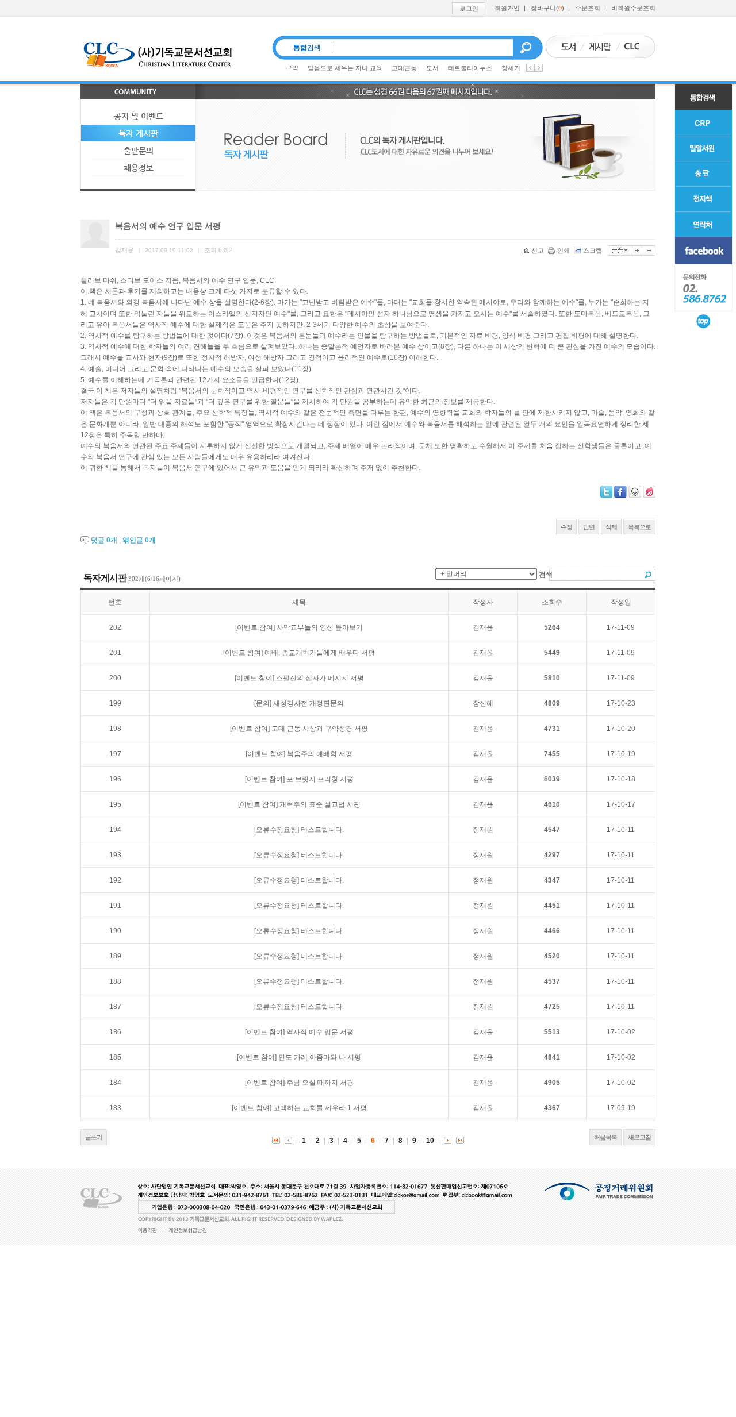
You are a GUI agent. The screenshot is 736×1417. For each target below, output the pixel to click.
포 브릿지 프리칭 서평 (320, 779)
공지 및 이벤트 (138, 116)
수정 (566, 526)
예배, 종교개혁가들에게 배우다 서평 (319, 653)
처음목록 (605, 1137)
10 (430, 1141)
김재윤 (483, 627)
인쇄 (563, 250)
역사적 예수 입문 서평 (320, 1032)
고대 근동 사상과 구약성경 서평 (319, 729)
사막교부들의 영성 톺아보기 (320, 627)
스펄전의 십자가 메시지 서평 (320, 678)
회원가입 (507, 8)
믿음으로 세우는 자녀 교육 (345, 67)
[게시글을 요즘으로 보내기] (649, 492)
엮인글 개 (139, 540)
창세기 (510, 67)
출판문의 (139, 150)
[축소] (649, 250)
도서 (432, 67)
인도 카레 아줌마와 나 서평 (319, 1057)
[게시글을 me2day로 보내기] (634, 492)
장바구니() (547, 8)
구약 (292, 67)
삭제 (611, 526)
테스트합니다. (322, 830)
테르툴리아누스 (470, 67)
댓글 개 (104, 540)
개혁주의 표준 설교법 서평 (320, 804)
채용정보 (139, 167)
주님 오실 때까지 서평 (320, 1083)
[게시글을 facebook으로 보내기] (620, 492)
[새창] (703, 250)
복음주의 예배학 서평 (319, 754)
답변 (589, 526)
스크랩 (592, 250)
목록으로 (639, 526)
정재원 (483, 830)
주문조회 (587, 8)
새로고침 (639, 1137)
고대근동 (404, 67)
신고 (537, 250)
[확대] (637, 250)
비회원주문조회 (633, 8)
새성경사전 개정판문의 (308, 703)
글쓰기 (93, 1137)
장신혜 (483, 703)
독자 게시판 (138, 133)
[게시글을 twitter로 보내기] (606, 492)
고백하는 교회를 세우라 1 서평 (320, 1108)
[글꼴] (619, 250)
